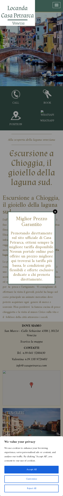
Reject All (31, 488)
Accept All (32, 469)
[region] (31, 466)
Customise (31, 479)
